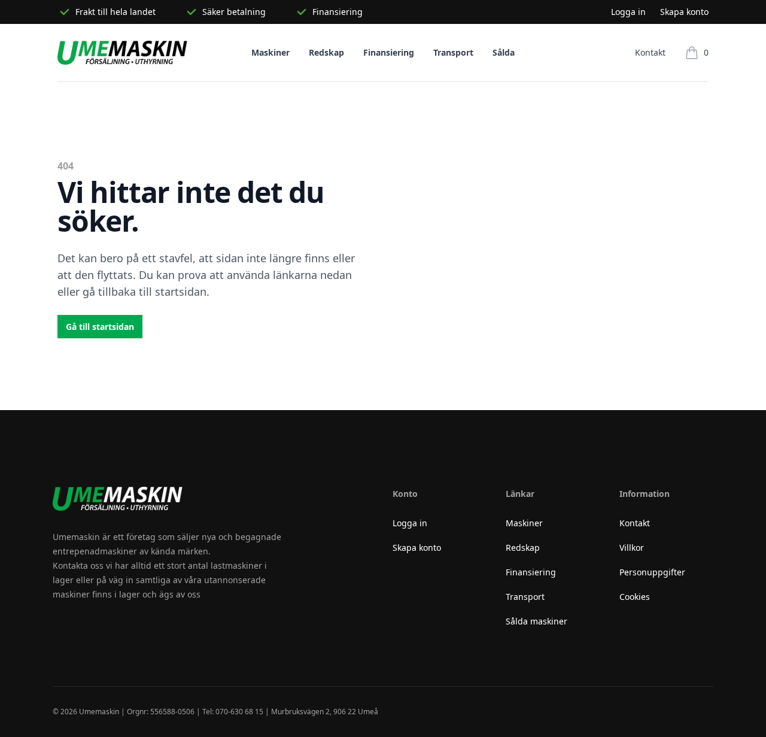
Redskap (326, 52)
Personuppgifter (652, 572)
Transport (453, 52)
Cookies (634, 596)
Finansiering (388, 52)
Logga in (628, 11)
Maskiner (270, 52)
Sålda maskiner (536, 621)
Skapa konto (684, 11)
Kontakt (650, 52)
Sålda (504, 52)
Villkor (631, 547)
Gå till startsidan (100, 326)
